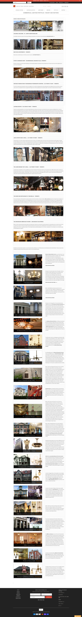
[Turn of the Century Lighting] (41, 6)
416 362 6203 (52, 2)
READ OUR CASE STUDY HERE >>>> (51, 282)
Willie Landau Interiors (50, 326)
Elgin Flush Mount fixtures (53, 479)
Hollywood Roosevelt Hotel (51, 321)
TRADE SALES (18, 594)
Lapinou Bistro (18, 106)
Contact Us (78, 616)
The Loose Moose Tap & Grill (21, 167)
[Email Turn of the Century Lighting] (67, 6)
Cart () (61, 2)
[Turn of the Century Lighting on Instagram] (65, 6)
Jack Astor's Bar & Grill (20, 137)
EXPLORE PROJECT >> (37, 54)
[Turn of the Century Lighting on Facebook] (62, 6)
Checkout (66, 2)
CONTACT (18, 591)
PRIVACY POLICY (18, 598)
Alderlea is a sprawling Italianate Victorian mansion (54, 456)
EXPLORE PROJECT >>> (51, 36)
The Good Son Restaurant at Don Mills (24, 196)
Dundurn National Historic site (50, 254)
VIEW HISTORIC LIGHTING (49, 297)
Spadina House (48, 388)
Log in (57, 2)
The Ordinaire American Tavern (22, 221)
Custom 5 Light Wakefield (53, 478)
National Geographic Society (59, 352)
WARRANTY (18, 595)
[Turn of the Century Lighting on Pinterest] (64, 6)
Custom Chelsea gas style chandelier (51, 463)
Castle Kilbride (55, 489)
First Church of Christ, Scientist (57, 304)
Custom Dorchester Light (59, 353)
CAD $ (29, 2)
